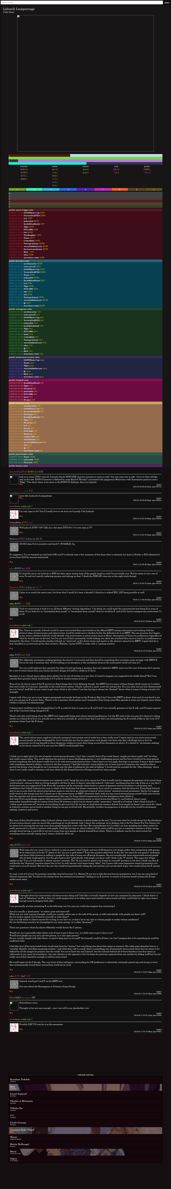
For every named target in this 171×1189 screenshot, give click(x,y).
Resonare (14, 538)
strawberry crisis (17, 506)
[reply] (159, 484)
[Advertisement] (81, 1054)
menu (167, 2)
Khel (11, 997)
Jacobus (13, 490)
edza (11, 568)
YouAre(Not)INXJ (18, 471)
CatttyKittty (15, 522)
